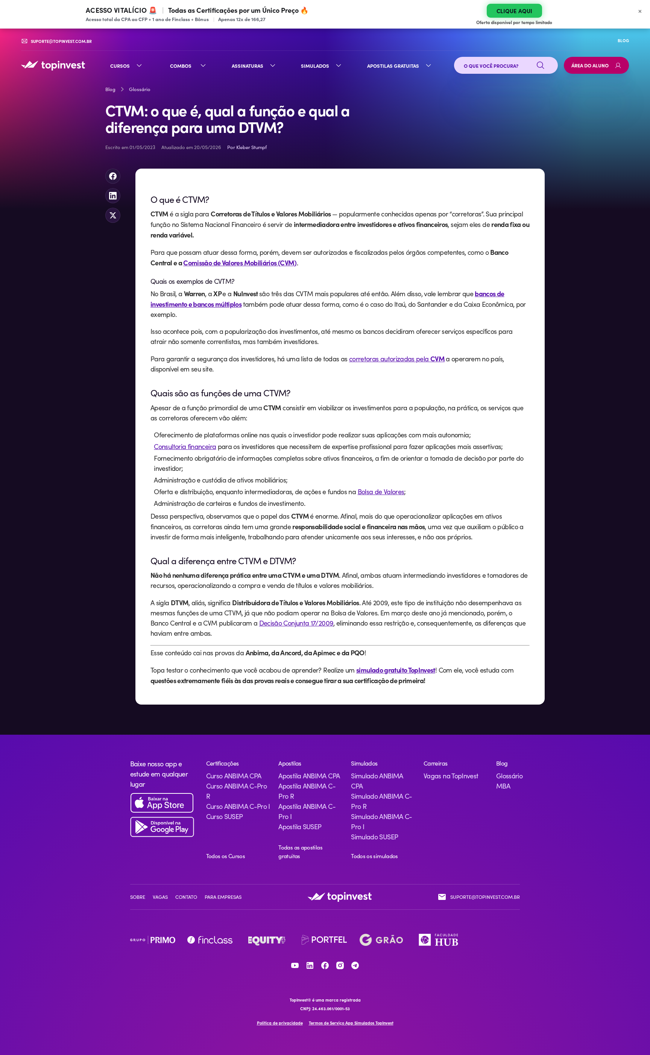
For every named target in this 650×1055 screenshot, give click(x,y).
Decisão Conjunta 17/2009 (296, 622)
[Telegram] (355, 965)
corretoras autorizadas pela (397, 358)
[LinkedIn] (309, 965)
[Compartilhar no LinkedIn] (112, 195)
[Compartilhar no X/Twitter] (112, 215)
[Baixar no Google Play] (162, 827)
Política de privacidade (280, 1023)
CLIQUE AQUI (514, 11)
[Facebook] (325, 965)
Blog (110, 89)
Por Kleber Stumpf (247, 147)
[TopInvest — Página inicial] (53, 65)
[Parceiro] (152, 940)
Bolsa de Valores (381, 491)
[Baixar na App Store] (162, 803)
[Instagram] (340, 965)
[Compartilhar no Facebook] (112, 176)
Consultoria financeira (185, 446)
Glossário (139, 89)
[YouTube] (294, 965)
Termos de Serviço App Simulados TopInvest (351, 1023)
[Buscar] (540, 65)
